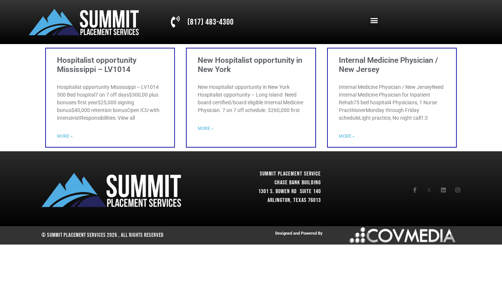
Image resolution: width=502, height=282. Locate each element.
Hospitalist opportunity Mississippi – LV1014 (96, 65)
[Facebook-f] (414, 190)
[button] (374, 20)
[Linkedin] (443, 190)
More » (65, 136)
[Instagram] (457, 190)
